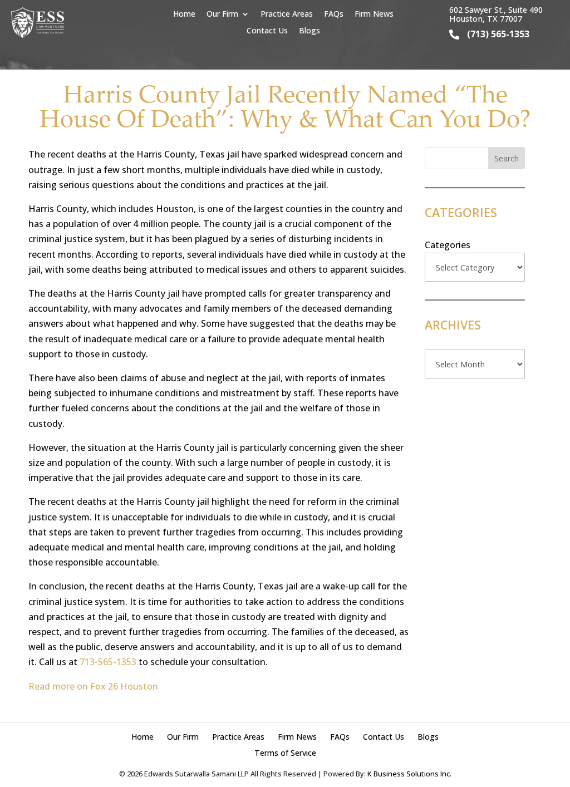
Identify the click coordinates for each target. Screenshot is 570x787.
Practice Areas (287, 14)
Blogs (309, 31)
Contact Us (267, 31)
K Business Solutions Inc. (409, 774)
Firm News (374, 14)
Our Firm (222, 14)
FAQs (333, 14)
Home (184, 14)
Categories (447, 245)
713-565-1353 (108, 662)
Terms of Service (285, 752)
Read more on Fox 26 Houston (93, 686)
